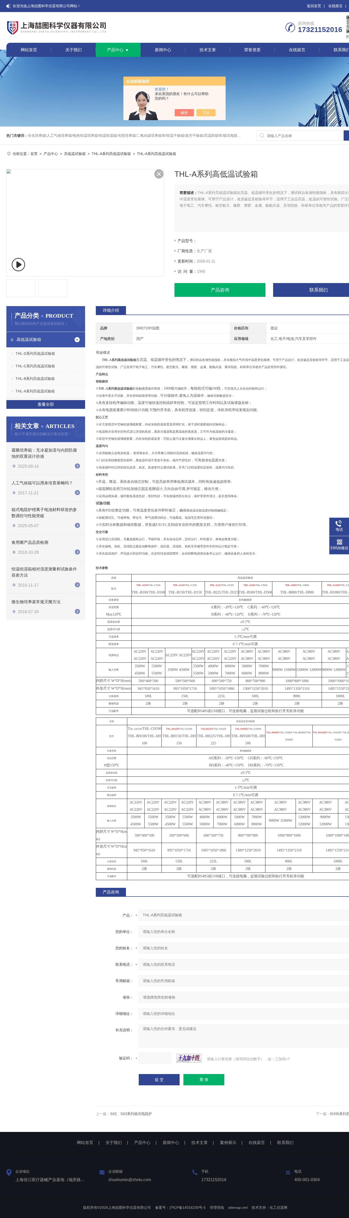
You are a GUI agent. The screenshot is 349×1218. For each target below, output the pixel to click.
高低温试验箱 (75, 154)
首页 (34, 154)
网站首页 (29, 50)
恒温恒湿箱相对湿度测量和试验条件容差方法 (44, 572)
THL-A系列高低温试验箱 (111, 154)
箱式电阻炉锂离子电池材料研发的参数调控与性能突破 (44, 512)
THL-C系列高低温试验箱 (35, 366)
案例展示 (228, 1142)
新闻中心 (163, 50)
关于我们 (73, 50)
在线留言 (335, 6)
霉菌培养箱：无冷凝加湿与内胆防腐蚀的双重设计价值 (44, 453)
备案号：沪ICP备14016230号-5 (180, 1207)
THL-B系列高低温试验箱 (35, 379)
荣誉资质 (252, 50)
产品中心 (115, 50)
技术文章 (208, 50)
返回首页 (314, 6)
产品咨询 (220, 290)
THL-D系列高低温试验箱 (35, 353)
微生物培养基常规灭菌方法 (36, 602)
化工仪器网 (278, 1207)
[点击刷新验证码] (189, 1058)
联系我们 (285, 1142)
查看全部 (46, 404)
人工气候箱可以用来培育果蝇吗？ (42, 483)
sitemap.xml (238, 1207)
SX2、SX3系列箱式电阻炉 (131, 1114)
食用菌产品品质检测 (29, 542)
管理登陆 (217, 1207)
